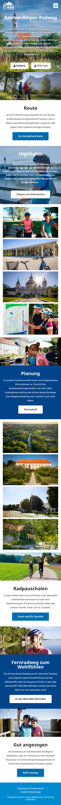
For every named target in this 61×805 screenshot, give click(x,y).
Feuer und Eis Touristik (30, 616)
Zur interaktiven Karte (30, 136)
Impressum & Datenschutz (30, 788)
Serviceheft (30, 409)
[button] (55, 5)
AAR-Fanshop (30, 772)
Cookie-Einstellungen (30, 792)
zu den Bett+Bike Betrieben (30, 698)
